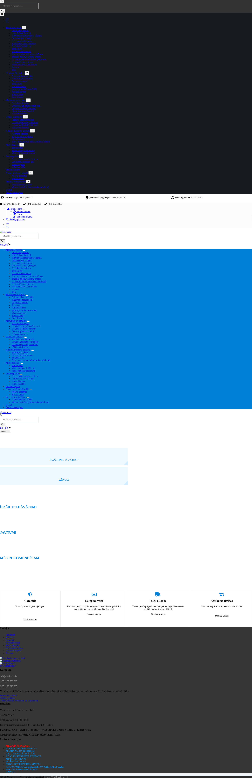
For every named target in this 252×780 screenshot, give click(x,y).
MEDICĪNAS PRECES (18, 746)
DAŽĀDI (10, 772)
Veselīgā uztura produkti (23, 339)
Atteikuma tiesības (14, 648)
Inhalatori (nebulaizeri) (22, 300)
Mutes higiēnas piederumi (23, 370)
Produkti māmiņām (20, 323)
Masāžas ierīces (19, 313)
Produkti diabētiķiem (21, 268)
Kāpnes (15, 289)
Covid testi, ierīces (20, 252)
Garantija (10, 640)
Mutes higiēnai (12, 363)
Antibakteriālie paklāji (22, 399)
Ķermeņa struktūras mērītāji (24, 310)
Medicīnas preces (14, 250)
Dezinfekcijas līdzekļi (22, 260)
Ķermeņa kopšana (20, 352)
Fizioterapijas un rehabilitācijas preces (29, 281)
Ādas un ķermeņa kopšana (18, 349)
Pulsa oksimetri (19, 307)
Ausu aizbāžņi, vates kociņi (24, 286)
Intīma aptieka (12, 373)
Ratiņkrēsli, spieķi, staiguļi (24, 265)
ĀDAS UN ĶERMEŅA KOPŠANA (23, 756)
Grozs (19, 214)
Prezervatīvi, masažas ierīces (25, 376)
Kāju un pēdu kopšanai (22, 355)
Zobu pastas (17, 365)
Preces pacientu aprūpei (22, 263)
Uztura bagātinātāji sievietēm (25, 342)
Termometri (17, 271)
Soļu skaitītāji (18, 315)
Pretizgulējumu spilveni (22, 284)
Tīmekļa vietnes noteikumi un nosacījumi (19, 700)
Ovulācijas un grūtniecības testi (26, 326)
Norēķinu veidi (13, 642)
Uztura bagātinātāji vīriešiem (25, 344)
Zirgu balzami (18, 357)
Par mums (10, 635)
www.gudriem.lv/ (8, 663)
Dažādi (9, 405)
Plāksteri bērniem (20, 334)
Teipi (14, 292)
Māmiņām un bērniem (16, 321)
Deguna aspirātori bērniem (24, 328)
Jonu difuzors (18, 318)
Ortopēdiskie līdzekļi (21, 255)
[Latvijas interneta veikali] (12, 658)
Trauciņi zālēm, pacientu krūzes (26, 279)
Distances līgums (13, 650)
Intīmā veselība (19, 384)
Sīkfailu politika (7, 698)
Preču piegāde (12, 645)
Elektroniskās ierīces (15, 294)
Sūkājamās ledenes (20, 347)
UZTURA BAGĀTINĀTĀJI (20, 753)
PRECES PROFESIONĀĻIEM (22, 769)
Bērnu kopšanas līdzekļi (23, 331)
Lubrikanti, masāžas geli (23, 378)
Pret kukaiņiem (13, 386)
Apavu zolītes (18, 394)
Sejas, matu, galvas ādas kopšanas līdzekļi (31, 360)
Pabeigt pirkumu (23, 216)
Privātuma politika (8, 695)
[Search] (2, 241)
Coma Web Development (56, 777)
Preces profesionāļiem (16, 397)
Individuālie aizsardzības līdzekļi (27, 257)
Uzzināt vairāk (30, 619)
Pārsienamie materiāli (21, 273)
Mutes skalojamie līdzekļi (23, 368)
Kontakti (10, 637)
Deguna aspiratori (20, 302)
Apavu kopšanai (19, 392)
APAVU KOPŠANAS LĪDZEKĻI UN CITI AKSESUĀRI (35, 767)
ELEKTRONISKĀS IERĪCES (21, 748)
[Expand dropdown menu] (24, 209)
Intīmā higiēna (18, 381)
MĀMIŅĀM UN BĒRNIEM (20, 751)
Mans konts (15, 209)
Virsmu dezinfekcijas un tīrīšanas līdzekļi (30, 402)
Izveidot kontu (23, 211)
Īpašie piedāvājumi (14, 407)
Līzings (9, 653)
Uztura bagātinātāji (14, 336)
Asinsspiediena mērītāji (22, 297)
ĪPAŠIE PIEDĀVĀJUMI (64, 460)
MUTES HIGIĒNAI (16, 759)
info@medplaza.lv (8, 676)
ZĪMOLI (64, 479)
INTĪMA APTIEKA (16, 761)
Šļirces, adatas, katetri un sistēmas (27, 276)
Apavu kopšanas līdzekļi (17, 389)
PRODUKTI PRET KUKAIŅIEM (23, 764)
